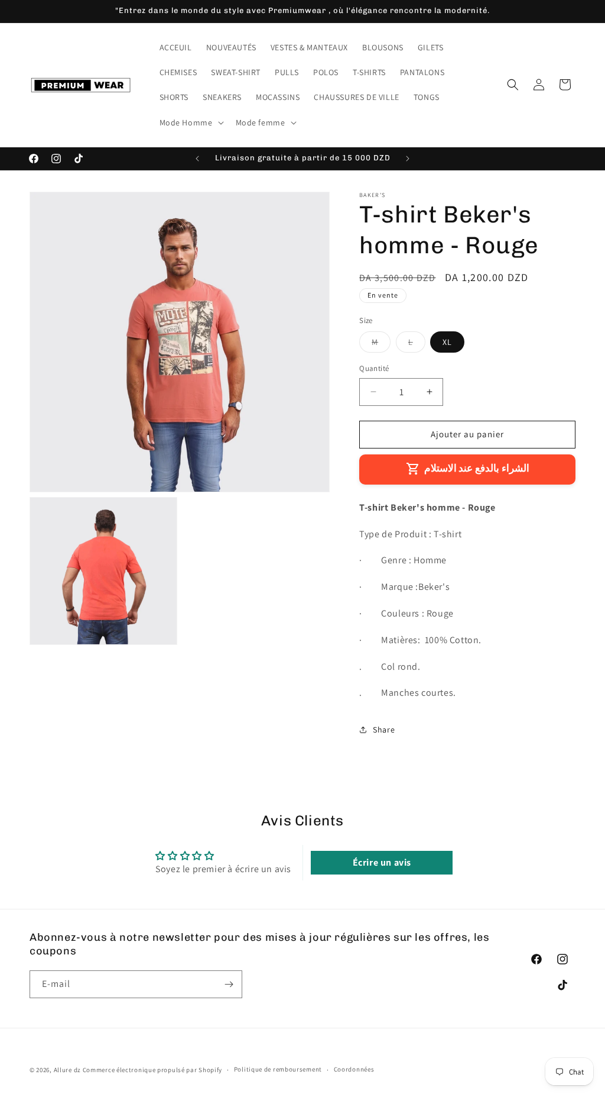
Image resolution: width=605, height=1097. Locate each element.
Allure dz (68, 1070)
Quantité (374, 368)
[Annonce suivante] (408, 158)
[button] (190, 122)
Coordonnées (354, 1069)
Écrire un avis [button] (382, 862)
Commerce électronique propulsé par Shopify (152, 1070)
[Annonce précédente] (197, 158)
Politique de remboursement (278, 1069)
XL (447, 342)
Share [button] (384, 729)
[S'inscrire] (229, 984)
